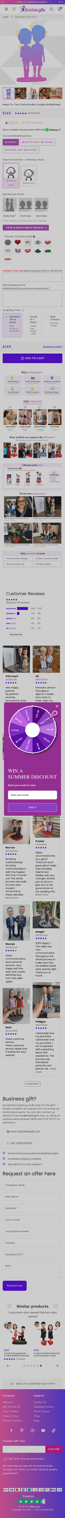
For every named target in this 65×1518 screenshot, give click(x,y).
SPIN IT (32, 807)
